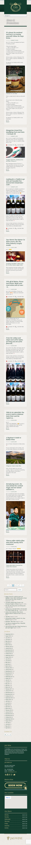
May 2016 (7, 705)
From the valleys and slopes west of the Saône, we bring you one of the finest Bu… (14, 340)
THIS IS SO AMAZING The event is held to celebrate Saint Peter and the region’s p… (15, 415)
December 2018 (8, 650)
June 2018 (7, 660)
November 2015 (8, 715)
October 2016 (8, 696)
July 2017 (7, 680)
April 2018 (7, 664)
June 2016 (7, 703)
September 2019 (9, 634)
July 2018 (7, 659)
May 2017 (7, 683)
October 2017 (8, 675)
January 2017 (8, 690)
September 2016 (9, 697)
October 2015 (8, 717)
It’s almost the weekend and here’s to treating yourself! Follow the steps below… (15, 35)
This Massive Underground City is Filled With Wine (15, 623)
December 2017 (8, 671)
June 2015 (7, 724)
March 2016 (8, 708)
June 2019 (7, 639)
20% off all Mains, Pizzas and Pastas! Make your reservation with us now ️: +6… (15, 284)
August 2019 (8, 636)
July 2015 (7, 722)
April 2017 (7, 685)
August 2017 (8, 678)
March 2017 (8, 687)
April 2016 (7, 706)
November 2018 (8, 652)
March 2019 (8, 644)
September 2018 (9, 655)
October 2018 (8, 653)
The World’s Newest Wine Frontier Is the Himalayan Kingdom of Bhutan (14, 603)
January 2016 (8, 712)
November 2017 (8, 673)
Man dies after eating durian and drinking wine (15, 605)
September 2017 (9, 676)
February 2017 (8, 689)
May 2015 (7, 726)
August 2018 (8, 657)
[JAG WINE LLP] (15, 7)
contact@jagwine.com (12, 771)
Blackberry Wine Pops (10, 621)
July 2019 (7, 637)
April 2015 (7, 727)
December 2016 (8, 692)
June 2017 (7, 682)
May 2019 (7, 641)
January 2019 (8, 648)
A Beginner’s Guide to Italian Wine (13, 438)
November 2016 (8, 694)
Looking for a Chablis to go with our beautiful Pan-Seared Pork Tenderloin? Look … (15, 182)
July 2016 (7, 701)
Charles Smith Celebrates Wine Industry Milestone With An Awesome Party (14, 612)
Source (7, 121)
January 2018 (8, 669)
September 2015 (9, 719)
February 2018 (8, 667)
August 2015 (8, 720)
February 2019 (8, 646)
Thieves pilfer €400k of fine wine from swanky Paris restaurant (15, 542)
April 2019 (7, 643)
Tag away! (7, 616)
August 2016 (8, 699)
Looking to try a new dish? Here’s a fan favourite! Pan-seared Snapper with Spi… (16, 609)
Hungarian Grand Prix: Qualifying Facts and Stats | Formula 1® (15, 132)
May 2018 (7, 662)
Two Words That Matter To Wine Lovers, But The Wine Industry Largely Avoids (15, 242)
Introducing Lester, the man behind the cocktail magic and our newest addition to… (14, 486)
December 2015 (8, 713)
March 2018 (8, 666)
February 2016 (8, 710)
